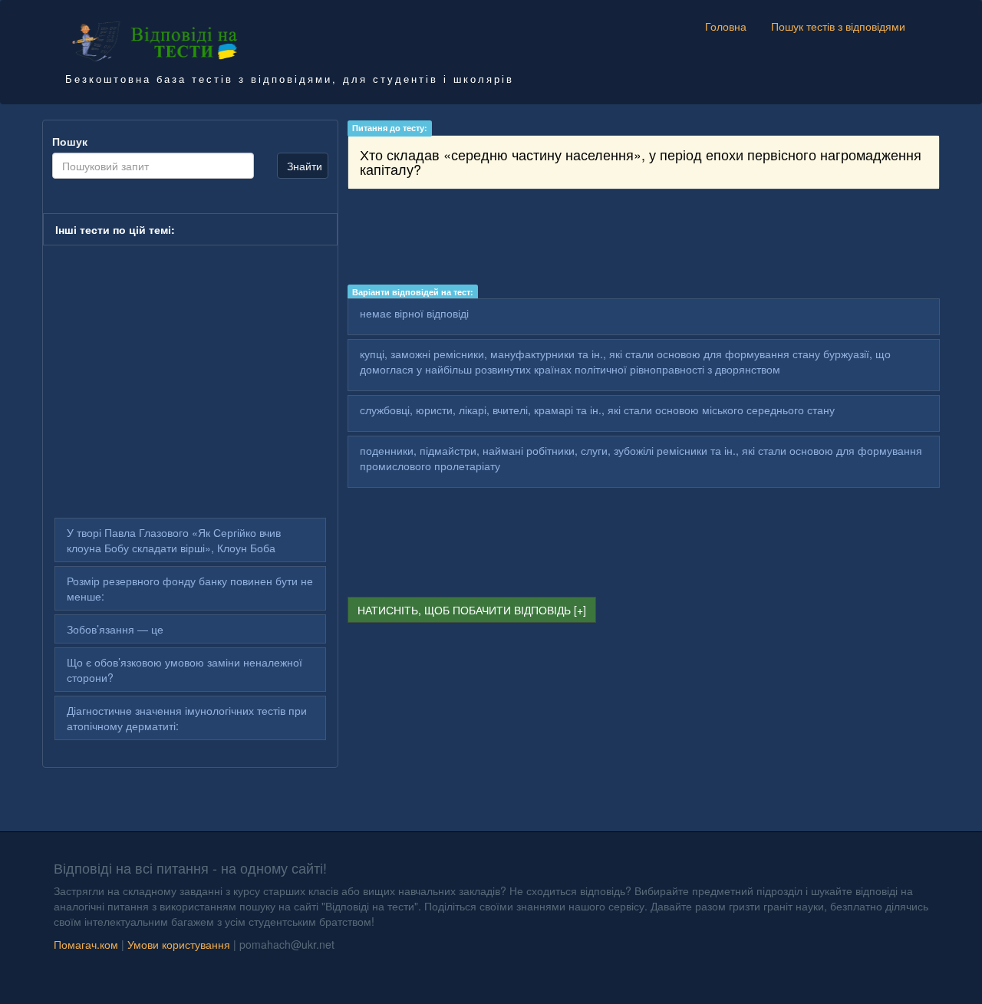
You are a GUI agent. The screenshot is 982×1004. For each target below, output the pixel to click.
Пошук (69, 141)
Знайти (304, 165)
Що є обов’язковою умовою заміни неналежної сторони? (184, 669)
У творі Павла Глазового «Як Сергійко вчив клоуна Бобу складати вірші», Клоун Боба (174, 540)
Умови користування (178, 944)
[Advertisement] (643, 239)
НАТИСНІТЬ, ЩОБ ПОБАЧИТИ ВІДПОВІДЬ (464, 609)
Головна (725, 26)
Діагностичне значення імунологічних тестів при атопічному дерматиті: (187, 718)
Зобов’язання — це (115, 629)
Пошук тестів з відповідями (838, 26)
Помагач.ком (86, 944)
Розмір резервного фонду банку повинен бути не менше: (190, 588)
